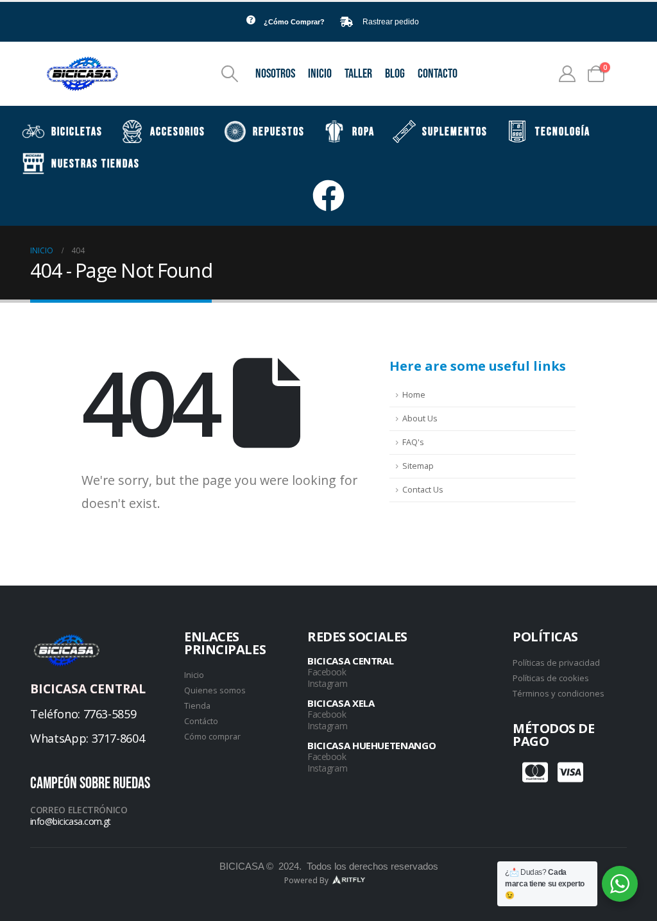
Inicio (320, 73)
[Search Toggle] (230, 73)
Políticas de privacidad (556, 662)
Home (413, 394)
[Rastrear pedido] (346, 21)
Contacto (437, 73)
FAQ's (413, 442)
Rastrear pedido (391, 21)
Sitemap (418, 465)
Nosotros (275, 73)
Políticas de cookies (551, 678)
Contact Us (422, 489)
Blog (395, 73)
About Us (420, 418)
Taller (358, 73)
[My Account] (567, 73)
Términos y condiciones (558, 693)
